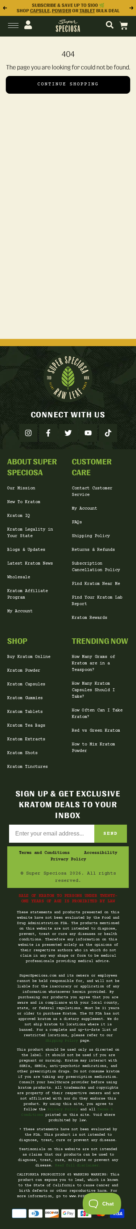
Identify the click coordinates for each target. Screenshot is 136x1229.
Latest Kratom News (30, 563)
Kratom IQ (18, 516)
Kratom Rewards (89, 618)
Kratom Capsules (26, 684)
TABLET (87, 10)
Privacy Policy (68, 859)
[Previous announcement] (4, 8)
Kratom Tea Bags (26, 725)
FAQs (77, 522)
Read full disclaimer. (78, 1166)
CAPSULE (40, 10)
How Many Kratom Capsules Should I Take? (93, 690)
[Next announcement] (131, 8)
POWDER (61, 10)
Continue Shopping (68, 84)
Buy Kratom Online (28, 657)
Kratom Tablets (25, 712)
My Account (20, 611)
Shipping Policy (91, 536)
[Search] (109, 25)
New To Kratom (23, 502)
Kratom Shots (22, 753)
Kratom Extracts (26, 739)
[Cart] (123, 25)
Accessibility (100, 853)
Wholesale (18, 577)
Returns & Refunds (93, 550)
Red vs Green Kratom (96, 730)
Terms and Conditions (44, 853)
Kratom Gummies (25, 698)
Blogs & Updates (26, 550)
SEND (110, 833)
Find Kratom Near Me (96, 584)
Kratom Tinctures (27, 767)
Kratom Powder (23, 670)
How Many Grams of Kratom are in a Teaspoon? (93, 663)
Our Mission (21, 488)
